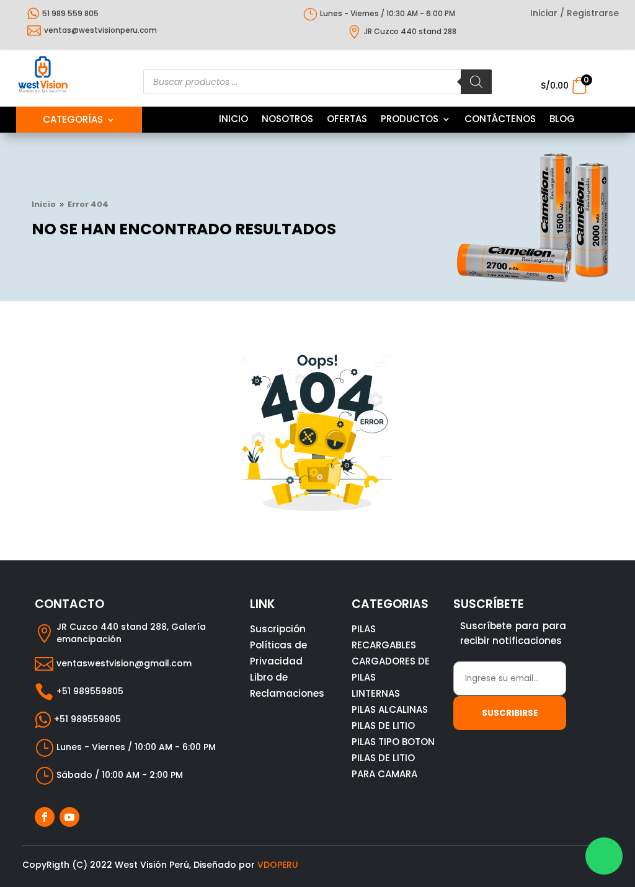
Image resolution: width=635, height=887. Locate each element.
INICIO (233, 120)
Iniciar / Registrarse (574, 14)
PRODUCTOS (409, 120)
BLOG (562, 120)
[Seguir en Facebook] (45, 817)
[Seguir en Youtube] (69, 817)
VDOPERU (277, 864)
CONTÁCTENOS (500, 120)
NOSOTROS (287, 120)
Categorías (73, 120)
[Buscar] (476, 81)
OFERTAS (347, 120)
